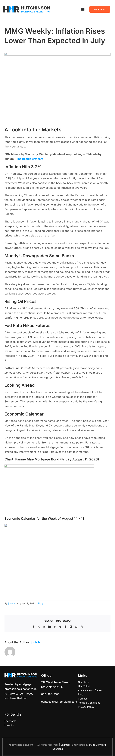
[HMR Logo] (26, 7)
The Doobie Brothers (29, 158)
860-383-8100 (50, 694)
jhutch (11, 603)
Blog (40, 603)
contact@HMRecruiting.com (59, 701)
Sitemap (65, 744)
